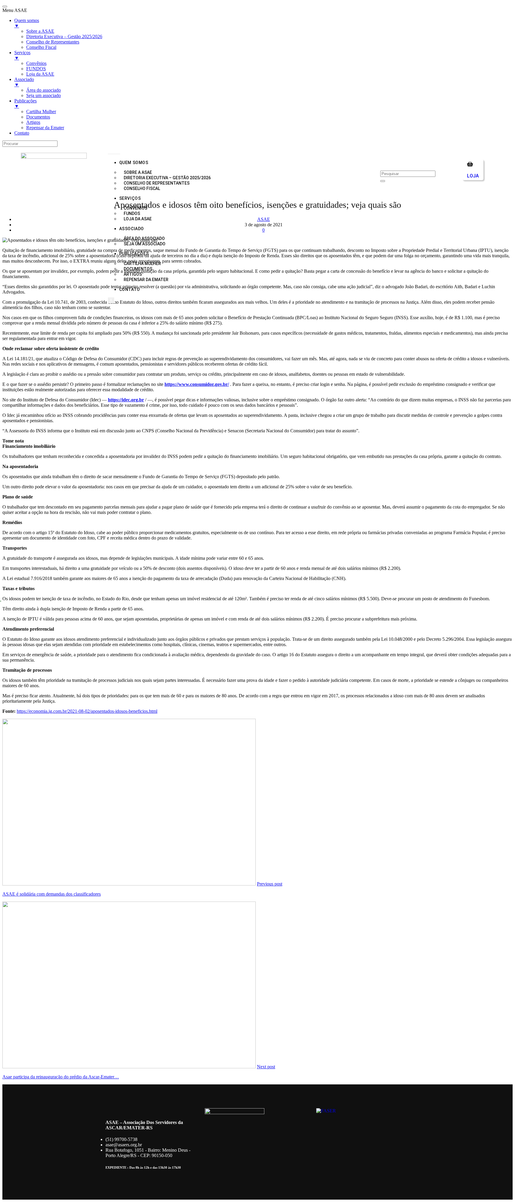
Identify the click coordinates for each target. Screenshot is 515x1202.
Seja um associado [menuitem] (43, 95)
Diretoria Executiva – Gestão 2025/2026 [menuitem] (64, 36)
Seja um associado (144, 243)
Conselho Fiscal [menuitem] (41, 47)
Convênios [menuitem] (36, 63)
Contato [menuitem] (21, 132)
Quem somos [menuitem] (26, 23)
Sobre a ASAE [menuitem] (40, 31)
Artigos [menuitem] (33, 122)
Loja (473, 176)
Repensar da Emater (146, 279)
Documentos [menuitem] (38, 116)
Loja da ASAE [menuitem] (40, 74)
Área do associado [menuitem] (43, 90)
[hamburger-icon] (114, 154)
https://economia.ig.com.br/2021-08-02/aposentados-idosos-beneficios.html (87, 711)
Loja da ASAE (138, 218)
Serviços (130, 198)
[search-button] (382, 181)
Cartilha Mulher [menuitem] (41, 111)
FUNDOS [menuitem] (36, 68)
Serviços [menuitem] (22, 55)
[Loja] (470, 164)
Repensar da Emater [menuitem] (45, 127)
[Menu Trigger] (4, 6)
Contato (129, 289)
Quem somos (133, 162)
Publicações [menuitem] (25, 103)
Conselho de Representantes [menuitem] (52, 41)
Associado (131, 228)
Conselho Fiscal (142, 188)
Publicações (134, 253)
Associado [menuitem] (24, 82)
